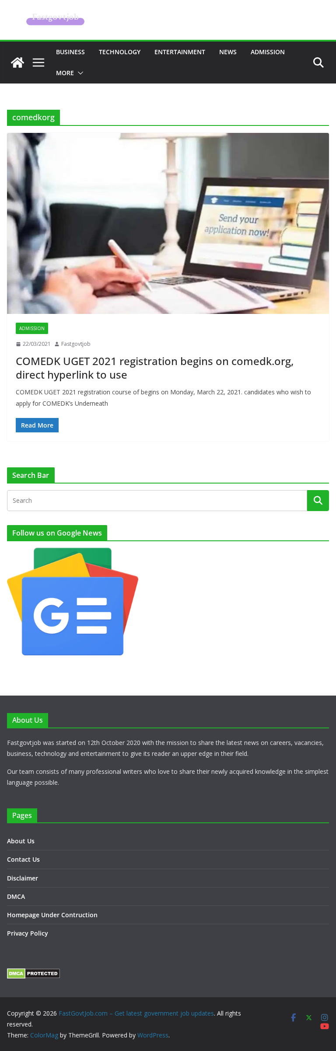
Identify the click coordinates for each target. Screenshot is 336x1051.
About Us (21, 841)
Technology (119, 52)
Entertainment (179, 52)
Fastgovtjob (76, 344)
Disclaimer (22, 878)
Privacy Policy (27, 933)
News (228, 52)
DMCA (16, 896)
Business (70, 52)
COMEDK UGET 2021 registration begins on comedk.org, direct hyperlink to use (155, 368)
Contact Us (23, 859)
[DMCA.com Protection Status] (33, 974)
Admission (268, 52)
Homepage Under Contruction (52, 915)
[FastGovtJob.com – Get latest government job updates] (17, 62)
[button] (79, 73)
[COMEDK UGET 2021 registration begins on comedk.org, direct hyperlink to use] (168, 223)
